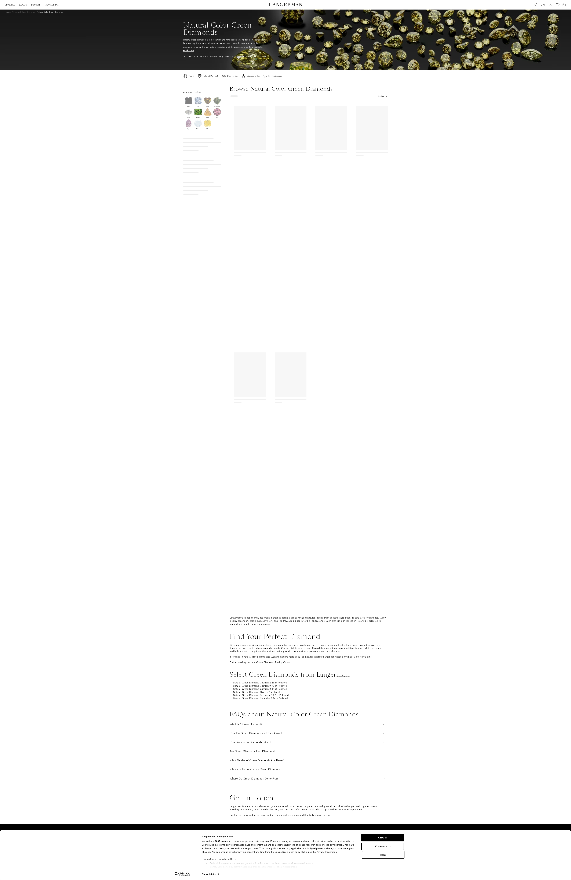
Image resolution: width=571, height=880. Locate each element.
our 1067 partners (220, 841)
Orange (235, 56)
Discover (35, 5)
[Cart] (564, 5)
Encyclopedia (52, 5)
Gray (221, 56)
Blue (196, 56)
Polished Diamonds (210, 76)
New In (191, 76)
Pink (242, 56)
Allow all (382, 837)
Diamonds (10, 5)
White (256, 56)
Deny (383, 854)
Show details (208, 874)
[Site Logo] (285, 4)
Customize (381, 846)
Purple (249, 56)
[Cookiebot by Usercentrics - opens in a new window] (182, 874)
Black (190, 56)
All (185, 56)
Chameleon (212, 56)
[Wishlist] (543, 5)
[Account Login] (550, 5)
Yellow (263, 56)
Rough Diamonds (275, 76)
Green (227, 56)
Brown (203, 56)
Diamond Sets (232, 76)
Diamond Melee (253, 76)
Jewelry (23, 5)
